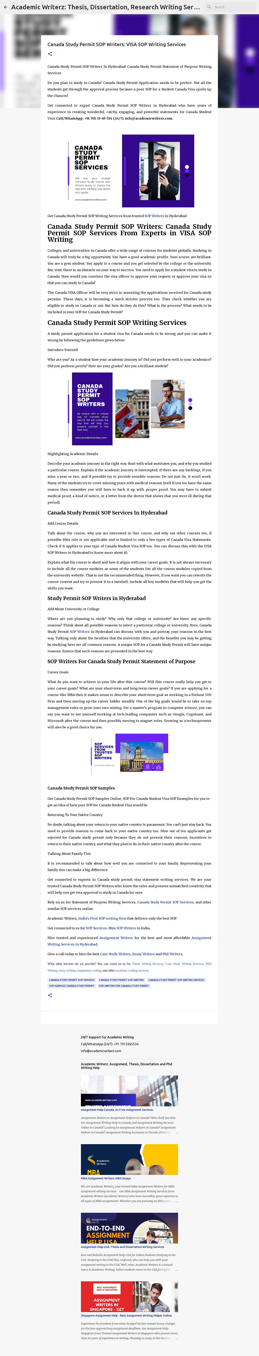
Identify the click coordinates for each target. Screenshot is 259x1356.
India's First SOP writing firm (102, 918)
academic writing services (131, 970)
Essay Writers (143, 954)
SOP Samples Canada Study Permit (71, 986)
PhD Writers (172, 954)
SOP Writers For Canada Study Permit (124, 986)
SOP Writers (154, 216)
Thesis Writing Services (147, 964)
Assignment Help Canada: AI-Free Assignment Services (117, 1109)
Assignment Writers (116, 938)
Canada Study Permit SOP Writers (121, 980)
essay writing (67, 970)
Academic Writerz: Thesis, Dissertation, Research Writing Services (110, 7)
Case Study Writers (115, 954)
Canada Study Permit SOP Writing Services (176, 980)
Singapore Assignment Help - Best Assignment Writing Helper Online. (126, 1315)
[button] (50, 54)
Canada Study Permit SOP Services (165, 902)
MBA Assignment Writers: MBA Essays (106, 1178)
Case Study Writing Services (184, 964)
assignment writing (89, 970)
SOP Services (96, 928)
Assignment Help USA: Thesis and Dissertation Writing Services (122, 1247)
